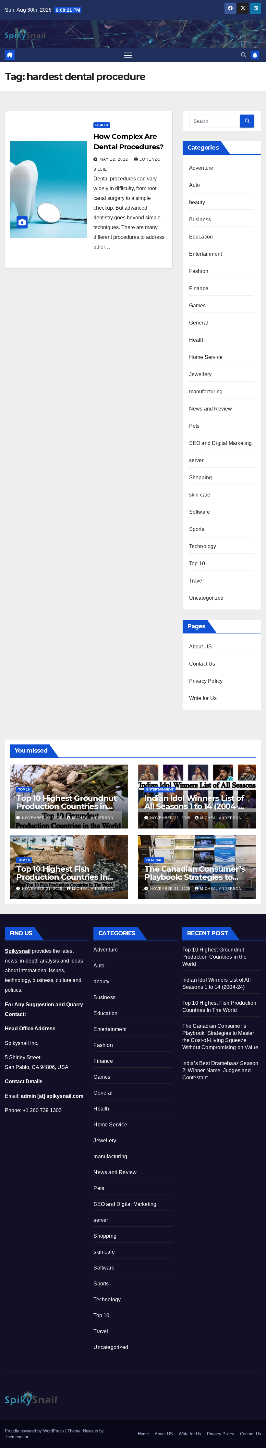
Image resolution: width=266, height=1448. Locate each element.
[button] (243, 55)
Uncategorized (206, 598)
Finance (198, 288)
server (196, 460)
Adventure (201, 168)
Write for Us (203, 698)
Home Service (206, 357)
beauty (197, 202)
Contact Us (202, 664)
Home (143, 1433)
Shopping (200, 477)
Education (201, 236)
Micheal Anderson (93, 818)
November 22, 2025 (171, 818)
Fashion (198, 271)
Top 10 (197, 563)
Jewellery (200, 374)
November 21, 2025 (43, 888)
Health (101, 125)
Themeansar (16, 1436)
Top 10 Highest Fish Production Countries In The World (61, 877)
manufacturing (206, 391)
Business (200, 219)
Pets (194, 426)
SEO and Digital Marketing (220, 443)
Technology (202, 546)
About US (200, 646)
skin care (200, 494)
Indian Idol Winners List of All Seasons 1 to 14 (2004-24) (194, 806)
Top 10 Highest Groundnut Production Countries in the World (66, 806)
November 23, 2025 (43, 818)
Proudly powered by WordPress (35, 1431)
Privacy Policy (206, 681)
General (198, 322)
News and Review (210, 408)
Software (199, 512)
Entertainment (205, 254)
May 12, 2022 (114, 159)
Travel (196, 580)
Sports (196, 529)
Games (197, 305)
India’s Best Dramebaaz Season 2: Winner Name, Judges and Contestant (220, 1070)
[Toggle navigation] (128, 55)
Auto (194, 185)
